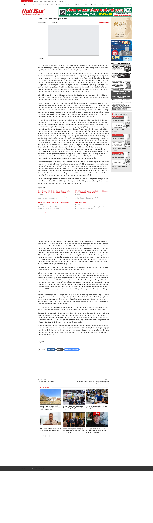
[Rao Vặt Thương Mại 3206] (121, 122)
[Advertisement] (73, 228)
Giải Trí (101, 5)
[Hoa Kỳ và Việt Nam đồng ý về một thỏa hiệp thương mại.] (97, 397)
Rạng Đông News (38, 1)
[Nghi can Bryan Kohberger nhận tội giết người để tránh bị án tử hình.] (50, 419)
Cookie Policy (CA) (62, 1)
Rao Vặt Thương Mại (43, 5)
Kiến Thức (76, 5)
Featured (101, 22)
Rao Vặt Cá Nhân (55, 5)
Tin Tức (32, 5)
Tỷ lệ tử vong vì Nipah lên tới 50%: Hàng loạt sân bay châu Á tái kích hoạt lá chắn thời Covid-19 (54, 191)
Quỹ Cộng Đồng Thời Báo (50, 1)
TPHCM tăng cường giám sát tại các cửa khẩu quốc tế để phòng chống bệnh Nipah (91, 191)
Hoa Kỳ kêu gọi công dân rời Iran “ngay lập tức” (53, 202)
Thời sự (107, 22)
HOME (25, 5)
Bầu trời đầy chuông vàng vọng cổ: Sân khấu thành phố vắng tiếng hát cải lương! (92, 382)
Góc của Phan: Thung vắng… (47, 381)
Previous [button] (125, 13)
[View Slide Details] (95, 12)
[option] (121, 143)
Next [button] (128, 13)
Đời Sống (85, 5)
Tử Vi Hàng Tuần (80, 202)
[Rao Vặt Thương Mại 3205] (121, 140)
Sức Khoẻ (93, 5)
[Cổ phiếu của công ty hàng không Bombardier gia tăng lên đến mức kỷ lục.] (74, 397)
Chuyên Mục (66, 5)
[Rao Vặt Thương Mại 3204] (121, 158)
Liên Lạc (109, 5)
